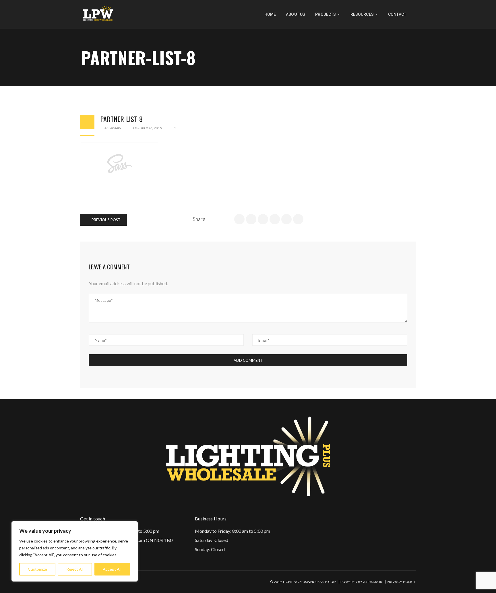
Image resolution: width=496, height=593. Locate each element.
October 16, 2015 (147, 128)
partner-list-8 (121, 119)
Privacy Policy (401, 582)
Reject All (75, 569)
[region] (74, 551)
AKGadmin (112, 128)
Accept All (112, 569)
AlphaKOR (372, 582)
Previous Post (106, 219)
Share (199, 219)
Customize (37, 569)
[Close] (131, 526)
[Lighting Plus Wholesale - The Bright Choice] (98, 13)
